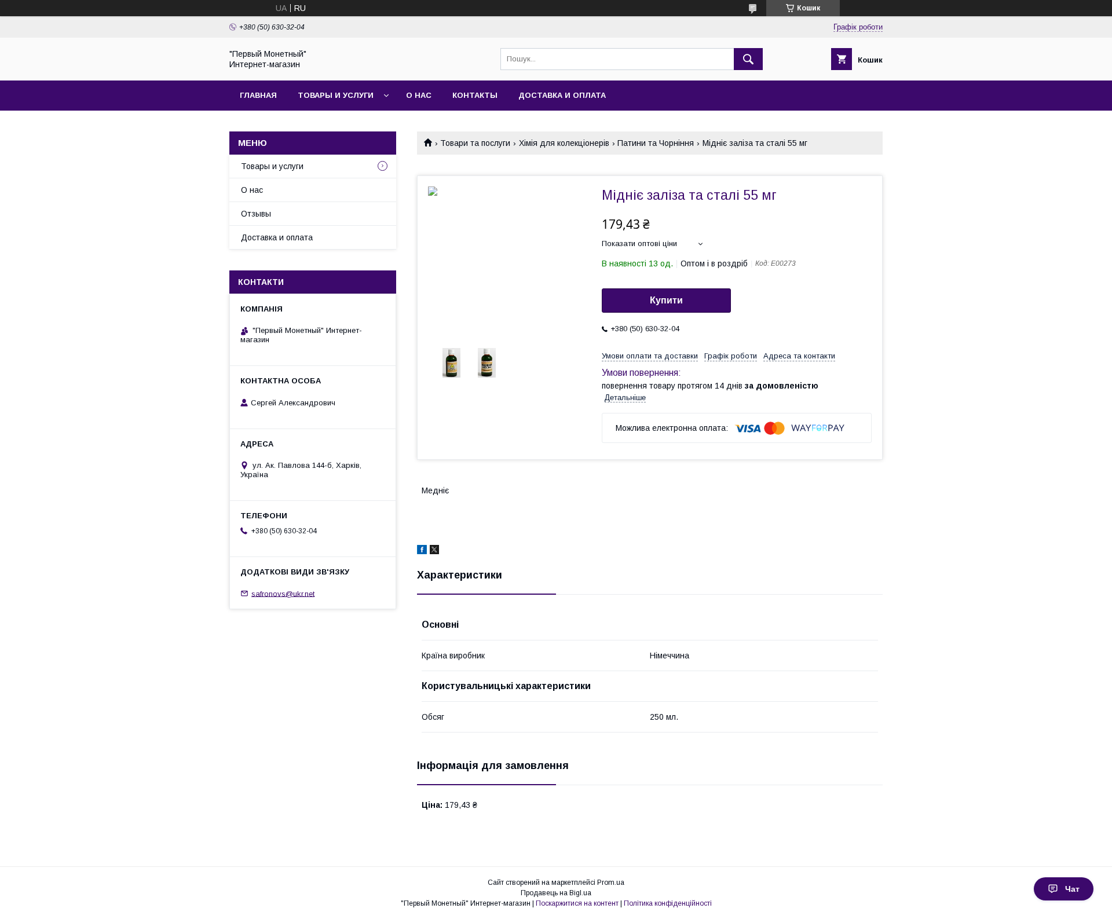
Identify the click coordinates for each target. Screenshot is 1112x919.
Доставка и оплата (562, 95)
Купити (666, 300)
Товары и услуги (336, 95)
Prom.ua (610, 882)
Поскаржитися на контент (577, 903)
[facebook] (422, 551)
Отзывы (256, 213)
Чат (1072, 889)
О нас (418, 95)
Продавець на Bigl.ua (556, 893)
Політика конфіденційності (668, 903)
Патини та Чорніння (655, 143)
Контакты (475, 95)
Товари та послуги (475, 143)
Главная (258, 95)
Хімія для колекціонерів (564, 143)
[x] (434, 551)
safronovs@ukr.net (282, 593)
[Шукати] (748, 59)
